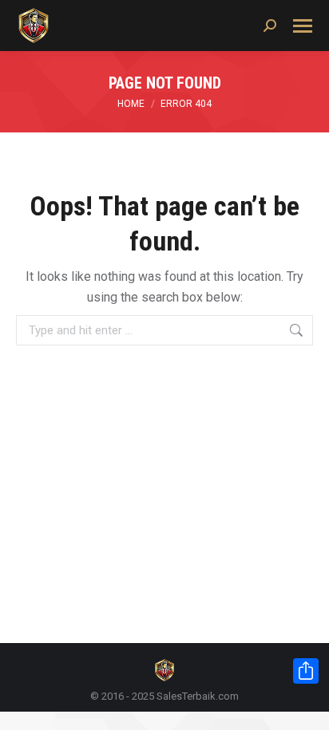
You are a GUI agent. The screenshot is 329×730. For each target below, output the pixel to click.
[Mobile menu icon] (302, 26)
